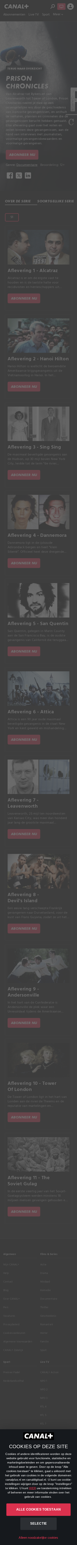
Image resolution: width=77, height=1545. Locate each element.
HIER (32, 1488)
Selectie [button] (38, 1523)
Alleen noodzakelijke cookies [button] (38, 1537)
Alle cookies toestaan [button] (38, 1509)
